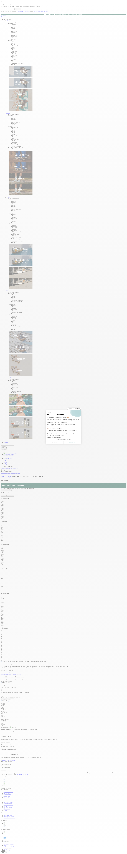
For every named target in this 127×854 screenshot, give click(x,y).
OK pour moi (72, 442)
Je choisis (54, 442)
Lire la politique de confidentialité (54, 437)
